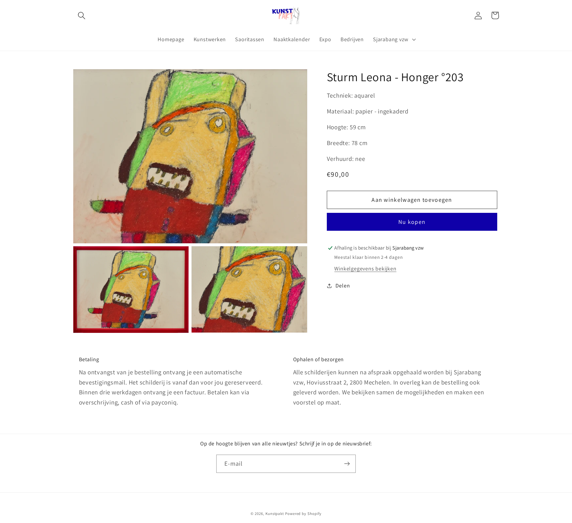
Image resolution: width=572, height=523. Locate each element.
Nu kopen (411, 222)
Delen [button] (342, 285)
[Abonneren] (346, 464)
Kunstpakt (274, 513)
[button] (81, 15)
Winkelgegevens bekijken (365, 268)
